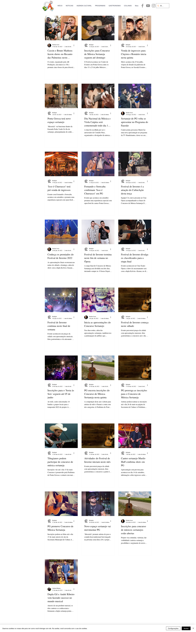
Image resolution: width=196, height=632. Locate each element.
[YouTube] (148, 5)
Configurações (173, 628)
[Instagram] (153, 5)
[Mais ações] (74, 45)
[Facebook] (142, 5)
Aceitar (186, 628)
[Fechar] (193, 628)
